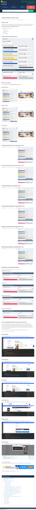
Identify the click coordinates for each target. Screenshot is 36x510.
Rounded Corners (8, 483)
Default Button (6, 503)
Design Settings (17, 14)
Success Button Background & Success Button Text (12, 488)
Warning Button (7, 501)
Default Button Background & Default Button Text (12, 492)
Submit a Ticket (24, 1)
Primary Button (6, 497)
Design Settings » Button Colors (25, 14)
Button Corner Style (7, 482)
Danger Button (6, 502)
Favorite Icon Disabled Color (8, 495)
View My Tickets (31, 1)
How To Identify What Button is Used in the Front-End (12, 496)
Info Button (6, 500)
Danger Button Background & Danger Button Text (12, 491)
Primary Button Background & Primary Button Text (12, 486)
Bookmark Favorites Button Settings (9, 494)
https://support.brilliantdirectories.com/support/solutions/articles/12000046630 (13, 19)
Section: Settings (11, 14)
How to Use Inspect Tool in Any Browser (8, 331)
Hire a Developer (22, 7)
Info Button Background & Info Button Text (11, 489)
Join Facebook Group (30, 8)
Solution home (5, 14)
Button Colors (6, 479)
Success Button (6, 498)
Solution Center (5, 7)
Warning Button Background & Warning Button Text (12, 490)
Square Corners (7, 484)
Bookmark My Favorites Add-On (17, 269)
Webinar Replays (13, 7)
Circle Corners (7, 485)
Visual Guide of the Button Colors (9, 480)
